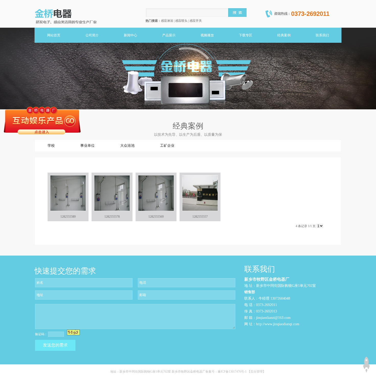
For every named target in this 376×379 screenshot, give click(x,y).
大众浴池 (127, 146)
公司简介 (92, 35)
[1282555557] (200, 193)
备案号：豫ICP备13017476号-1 (226, 371)
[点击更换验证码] (73, 332)
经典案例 (284, 35)
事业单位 (87, 146)
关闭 (77, 104)
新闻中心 (130, 35)
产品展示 (168, 35)
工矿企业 (167, 146)
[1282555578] (112, 193)
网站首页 (53, 35)
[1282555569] (156, 193)
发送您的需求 (55, 345)
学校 (51, 146)
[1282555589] (68, 193)
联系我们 (322, 35)
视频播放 (207, 35)
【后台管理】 (256, 371)
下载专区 (245, 35)
